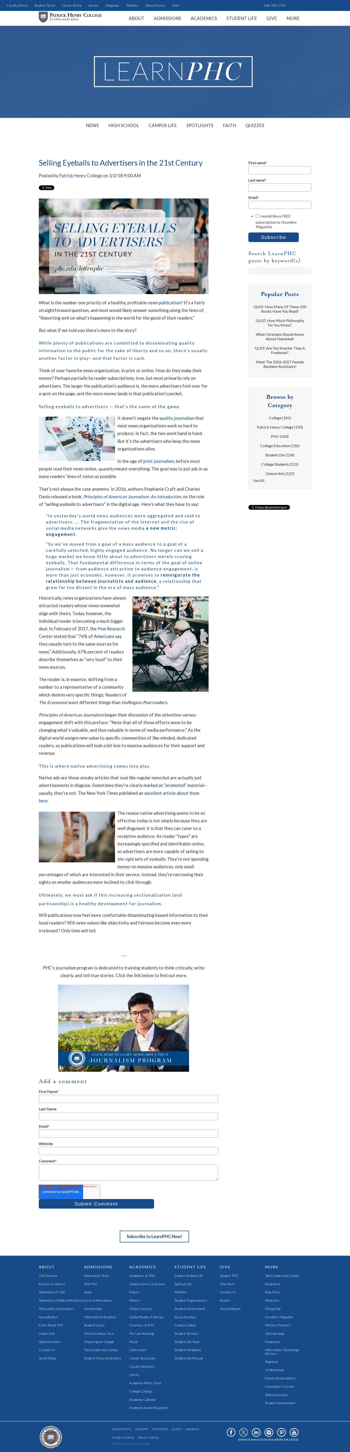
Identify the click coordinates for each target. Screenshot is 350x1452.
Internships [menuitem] (137, 1350)
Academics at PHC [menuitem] (142, 1276)
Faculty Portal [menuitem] (17, 5)
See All (258, 480)
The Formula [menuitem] (48, 1276)
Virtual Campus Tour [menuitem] (99, 1333)
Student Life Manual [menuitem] (189, 1358)
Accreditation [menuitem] (48, 1317)
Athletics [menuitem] (132, 5)
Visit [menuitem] (175, 5)
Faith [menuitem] (229, 125)
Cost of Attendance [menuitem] (98, 1300)
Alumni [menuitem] (94, 5)
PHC (280, 436)
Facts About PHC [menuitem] (51, 1325)
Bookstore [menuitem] (272, 1284)
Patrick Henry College (80, 175)
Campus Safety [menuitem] (185, 1325)
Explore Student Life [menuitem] (189, 1276)
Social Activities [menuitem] (185, 1317)
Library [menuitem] (134, 1375)
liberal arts (279, 473)
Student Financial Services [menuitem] (102, 1358)
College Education (280, 445)
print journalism (158, 461)
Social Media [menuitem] (47, 1358)
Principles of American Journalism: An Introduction (132, 496)
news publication (164, 302)
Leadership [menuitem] (47, 1333)
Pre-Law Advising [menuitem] (141, 1333)
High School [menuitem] (123, 125)
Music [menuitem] (133, 1342)
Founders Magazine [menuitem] (279, 1317)
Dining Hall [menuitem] (272, 1309)
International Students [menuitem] (100, 1317)
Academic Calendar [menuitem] (142, 1400)
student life (279, 455)
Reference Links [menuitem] (276, 1395)
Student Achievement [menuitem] (280, 1403)
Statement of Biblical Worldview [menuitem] (61, 1300)
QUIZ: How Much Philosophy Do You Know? (280, 322)
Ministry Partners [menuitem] (278, 1325)
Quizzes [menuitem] (254, 125)
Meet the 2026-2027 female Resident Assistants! (280, 364)
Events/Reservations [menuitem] (280, 1378)
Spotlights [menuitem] (199, 125)
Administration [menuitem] (49, 1342)
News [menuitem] (92, 125)
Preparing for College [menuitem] (99, 1342)
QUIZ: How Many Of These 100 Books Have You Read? (280, 308)
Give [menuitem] (271, 18)
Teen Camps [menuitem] (160, 1429)
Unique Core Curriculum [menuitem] (147, 1284)
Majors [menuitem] (134, 1292)
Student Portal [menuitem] (44, 5)
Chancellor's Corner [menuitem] (280, 1386)
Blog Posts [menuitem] (272, 1292)
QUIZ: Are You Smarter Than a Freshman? (280, 350)
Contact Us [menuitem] (47, 1350)
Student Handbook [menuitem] (188, 1350)
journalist (109, 581)
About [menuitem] (136, 18)
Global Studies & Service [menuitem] (146, 1317)
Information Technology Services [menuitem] (282, 1351)
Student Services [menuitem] (186, 1333)
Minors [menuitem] (134, 1300)
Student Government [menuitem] (190, 1309)
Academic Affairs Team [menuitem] (145, 1383)
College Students (279, 464)
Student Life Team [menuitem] (187, 1342)
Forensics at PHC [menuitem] (141, 1325)
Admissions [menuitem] (167, 18)
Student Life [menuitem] (241, 18)
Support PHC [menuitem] (229, 1276)
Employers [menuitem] (272, 1342)
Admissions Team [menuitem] (96, 1276)
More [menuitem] (293, 18)
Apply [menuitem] (88, 1292)
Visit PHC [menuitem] (91, 1284)
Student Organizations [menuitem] (191, 1300)
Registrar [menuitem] (271, 1362)
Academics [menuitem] (204, 18)
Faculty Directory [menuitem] (142, 1366)
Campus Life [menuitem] (163, 125)
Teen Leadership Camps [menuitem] (101, 1350)
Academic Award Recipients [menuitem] (148, 1408)
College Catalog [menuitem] (140, 1391)
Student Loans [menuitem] (94, 1325)
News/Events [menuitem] (155, 5)
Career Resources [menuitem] (142, 1358)
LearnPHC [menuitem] (141, 1429)
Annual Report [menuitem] (230, 1309)
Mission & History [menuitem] (52, 1284)
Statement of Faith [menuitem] (52, 1292)
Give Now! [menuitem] (227, 1284)
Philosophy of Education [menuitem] (56, 1309)
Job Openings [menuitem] (275, 1333)
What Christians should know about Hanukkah (280, 336)
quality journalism (177, 418)
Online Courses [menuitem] (140, 1309)
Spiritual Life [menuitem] (183, 1284)
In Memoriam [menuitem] (274, 1370)
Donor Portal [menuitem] (71, 5)
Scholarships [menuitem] (93, 1309)
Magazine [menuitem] (112, 5)
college (280, 417)
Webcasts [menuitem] (272, 1300)
